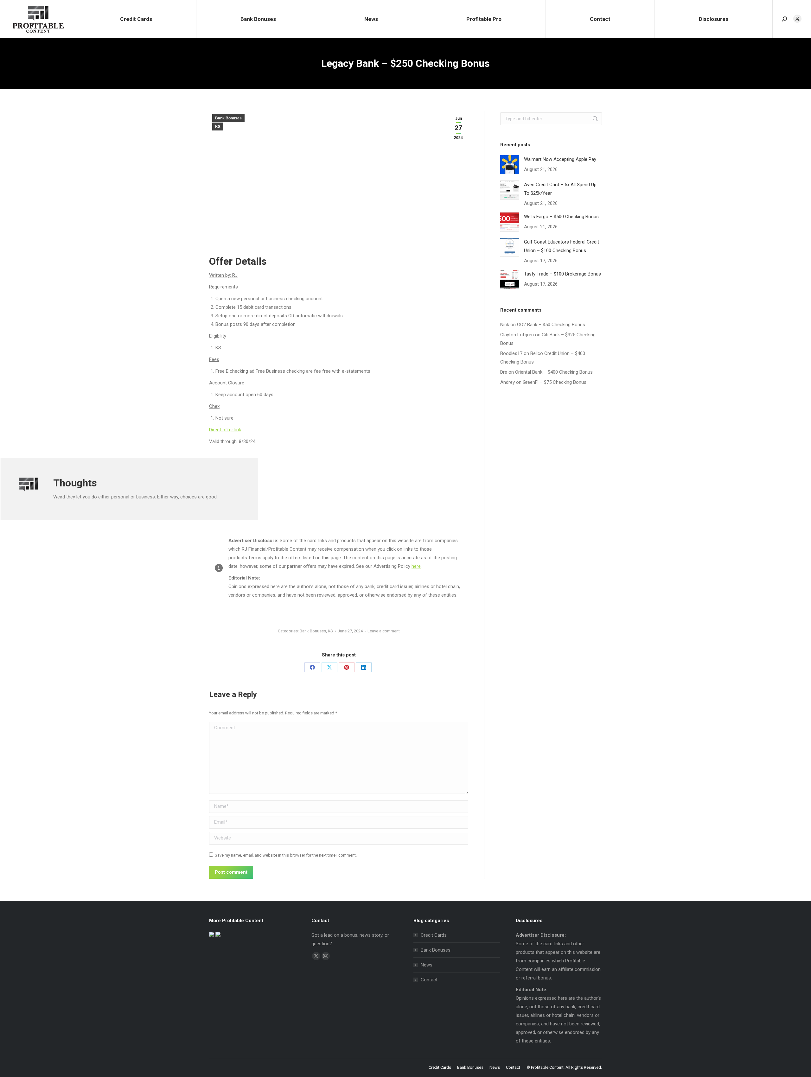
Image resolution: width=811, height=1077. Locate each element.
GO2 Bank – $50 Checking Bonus (551, 324)
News (426, 965)
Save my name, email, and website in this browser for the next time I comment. (286, 855)
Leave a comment (383, 631)
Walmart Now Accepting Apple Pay (560, 159)
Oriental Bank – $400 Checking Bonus (554, 372)
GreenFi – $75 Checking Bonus (554, 382)
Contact (429, 980)
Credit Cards (434, 935)
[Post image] (509, 164)
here (416, 566)
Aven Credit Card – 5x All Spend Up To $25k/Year (560, 189)
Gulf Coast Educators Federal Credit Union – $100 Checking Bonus (561, 246)
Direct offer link (225, 430)
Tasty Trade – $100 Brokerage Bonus (562, 274)
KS (217, 126)
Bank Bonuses (228, 118)
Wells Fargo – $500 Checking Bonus (561, 216)
